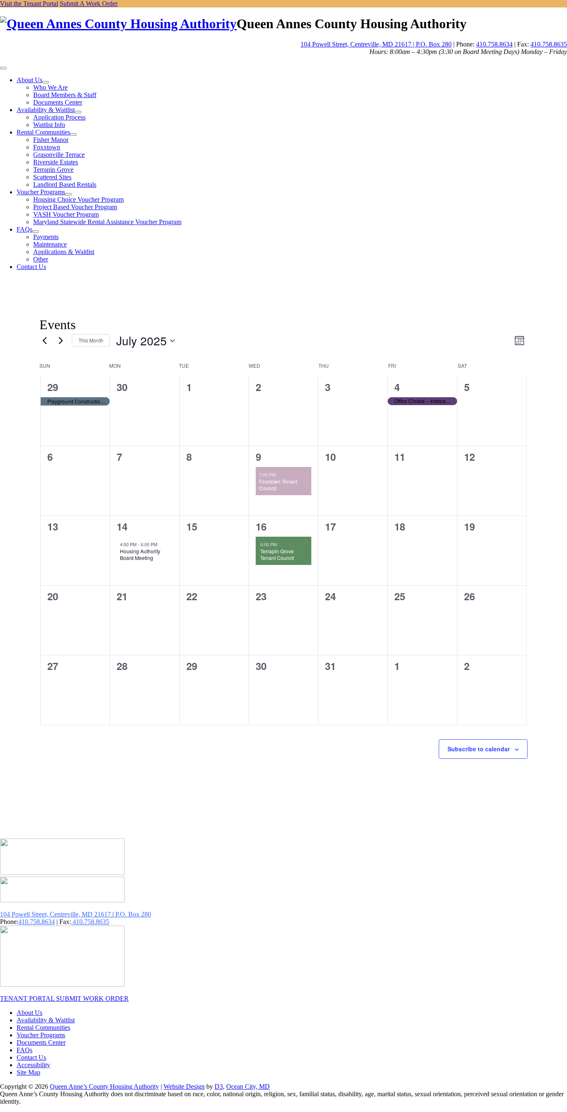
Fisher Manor (50, 139)
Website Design (184, 1086)
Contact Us (31, 266)
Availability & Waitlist (46, 109)
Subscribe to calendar (478, 749)
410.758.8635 (548, 44)
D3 (219, 1086)
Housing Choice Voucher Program (78, 199)
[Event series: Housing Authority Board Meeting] (161, 544)
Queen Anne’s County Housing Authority (104, 1086)
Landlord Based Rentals (64, 184)
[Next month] (61, 341)
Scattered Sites (52, 177)
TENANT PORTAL (28, 998)
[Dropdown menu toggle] (45, 82)
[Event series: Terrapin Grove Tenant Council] (281, 544)
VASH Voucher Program (66, 214)
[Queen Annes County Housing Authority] (118, 23)
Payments (46, 236)
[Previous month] (44, 341)
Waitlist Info (49, 124)
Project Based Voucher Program (75, 206)
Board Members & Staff (64, 94)
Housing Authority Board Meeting (140, 554)
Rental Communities (43, 132)
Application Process (59, 117)
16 (261, 526)
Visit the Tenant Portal (29, 3)
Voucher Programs (41, 192)
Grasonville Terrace (59, 154)
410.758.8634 (494, 44)
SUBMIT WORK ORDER (92, 998)
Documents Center (57, 102)
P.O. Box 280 (133, 914)
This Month (90, 340)
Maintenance (50, 244)
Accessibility (33, 1064)
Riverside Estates (55, 162)
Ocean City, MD (248, 1086)
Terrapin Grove (53, 169)
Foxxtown (46, 147)
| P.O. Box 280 (376, 44)
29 (52, 387)
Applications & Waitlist (63, 251)
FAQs (24, 229)
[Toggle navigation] (3, 68)
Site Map (28, 1072)
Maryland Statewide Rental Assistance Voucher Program (107, 221)
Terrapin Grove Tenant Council (277, 554)
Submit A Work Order (88, 3)
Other (40, 259)
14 (122, 526)
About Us (29, 79)
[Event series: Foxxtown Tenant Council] (280, 474)
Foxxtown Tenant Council (278, 485)
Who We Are (50, 87)
